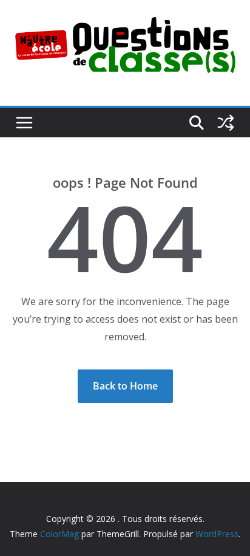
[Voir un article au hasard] (225, 122)
